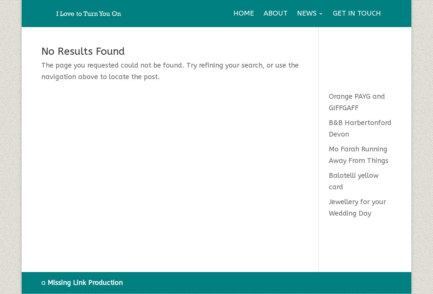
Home (243, 14)
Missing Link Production (85, 283)
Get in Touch (357, 14)
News (307, 14)
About (276, 14)
